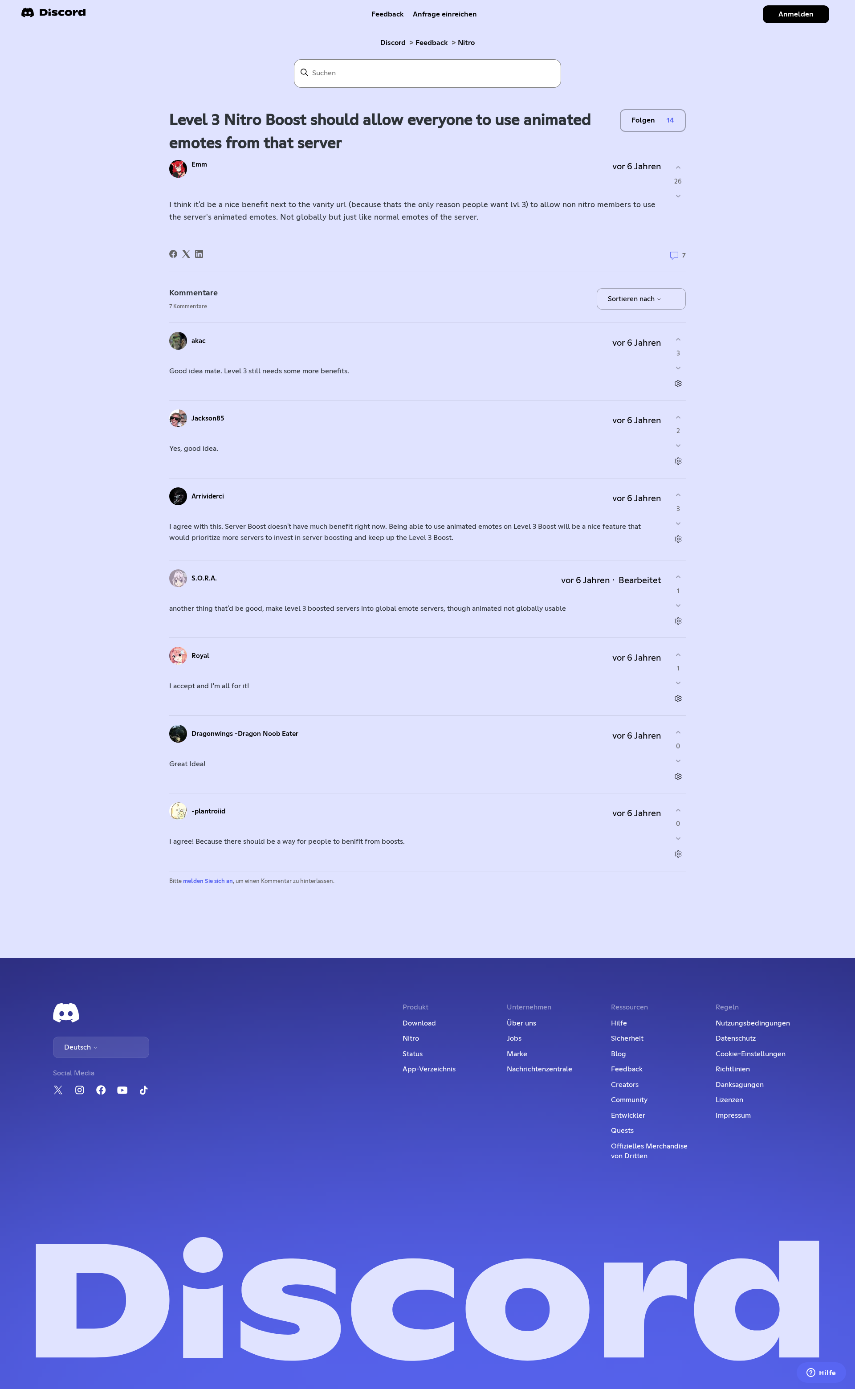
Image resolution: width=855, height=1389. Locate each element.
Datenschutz (736, 1038)
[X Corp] (186, 254)
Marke (517, 1054)
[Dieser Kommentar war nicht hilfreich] (678, 368)
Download (419, 1023)
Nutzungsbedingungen (753, 1023)
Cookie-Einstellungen (751, 1054)
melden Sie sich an (208, 881)
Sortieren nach (632, 298)
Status (413, 1054)
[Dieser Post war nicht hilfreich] (678, 196)
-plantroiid (208, 811)
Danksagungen (740, 1084)
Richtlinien (733, 1069)
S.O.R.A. (204, 578)
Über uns (521, 1023)
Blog (618, 1054)
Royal (200, 656)
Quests (622, 1130)
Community (629, 1099)
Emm (199, 164)
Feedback (387, 14)
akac (198, 341)
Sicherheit (627, 1038)
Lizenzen (729, 1099)
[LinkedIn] (199, 254)
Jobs (514, 1038)
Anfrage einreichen (445, 14)
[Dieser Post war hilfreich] (678, 168)
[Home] (53, 15)
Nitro (466, 42)
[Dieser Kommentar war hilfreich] (678, 339)
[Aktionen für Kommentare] (678, 383)
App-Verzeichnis (429, 1069)
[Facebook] (173, 254)
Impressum (733, 1115)
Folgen (643, 120)
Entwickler (628, 1115)
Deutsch (78, 1047)
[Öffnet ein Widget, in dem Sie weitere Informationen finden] (821, 1373)
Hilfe (619, 1023)
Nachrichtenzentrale (539, 1069)
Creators (625, 1084)
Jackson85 (207, 418)
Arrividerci (207, 496)
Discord (393, 42)
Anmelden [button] (796, 14)
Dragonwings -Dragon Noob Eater (244, 734)
